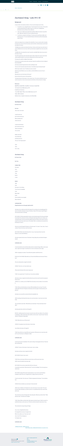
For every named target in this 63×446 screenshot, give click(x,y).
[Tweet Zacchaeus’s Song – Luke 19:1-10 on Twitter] (43, 5)
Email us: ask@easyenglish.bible (32, 437)
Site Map (28, 439)
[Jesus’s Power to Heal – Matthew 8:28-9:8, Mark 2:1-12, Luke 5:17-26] (3, 10)
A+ (5, 9)
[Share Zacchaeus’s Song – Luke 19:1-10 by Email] (45, 5)
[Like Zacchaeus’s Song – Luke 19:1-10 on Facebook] (41, 5)
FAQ (27, 438)
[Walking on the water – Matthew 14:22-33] (1, 10)
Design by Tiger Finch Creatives (15, 442)
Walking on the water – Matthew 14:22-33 (22, 426)
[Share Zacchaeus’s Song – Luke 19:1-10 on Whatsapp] (47, 5)
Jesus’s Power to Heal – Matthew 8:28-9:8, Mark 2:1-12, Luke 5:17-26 (36, 427)
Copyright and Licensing (30, 442)
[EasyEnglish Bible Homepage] (12, 2)
